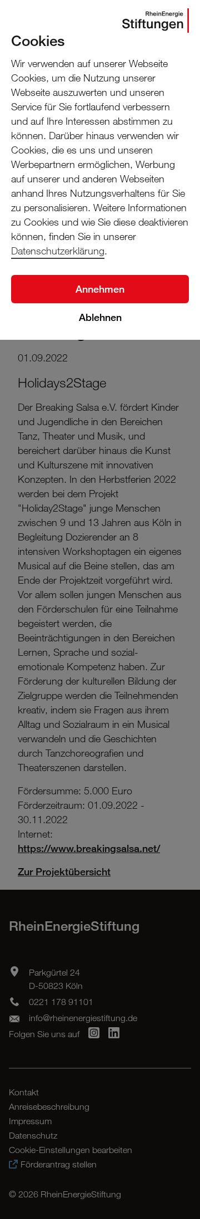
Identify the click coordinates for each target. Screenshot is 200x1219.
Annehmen (100, 289)
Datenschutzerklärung (57, 250)
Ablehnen (100, 317)
